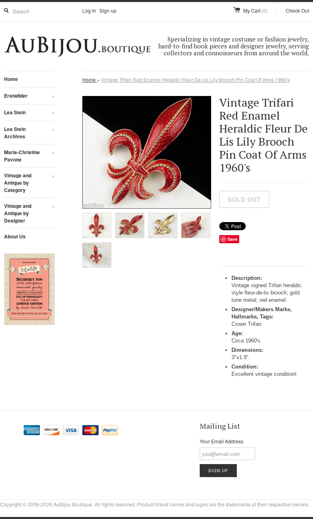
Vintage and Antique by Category (29, 183)
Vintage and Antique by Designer (29, 213)
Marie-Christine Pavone (29, 155)
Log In (89, 10)
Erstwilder (29, 95)
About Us (15, 236)
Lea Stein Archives (29, 132)
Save (232, 239)
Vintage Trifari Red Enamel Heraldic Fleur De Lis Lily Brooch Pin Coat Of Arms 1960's (195, 79)
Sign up (108, 10)
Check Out (297, 10)
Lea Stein (29, 112)
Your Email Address (221, 441)
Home (11, 79)
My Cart (255, 10)
